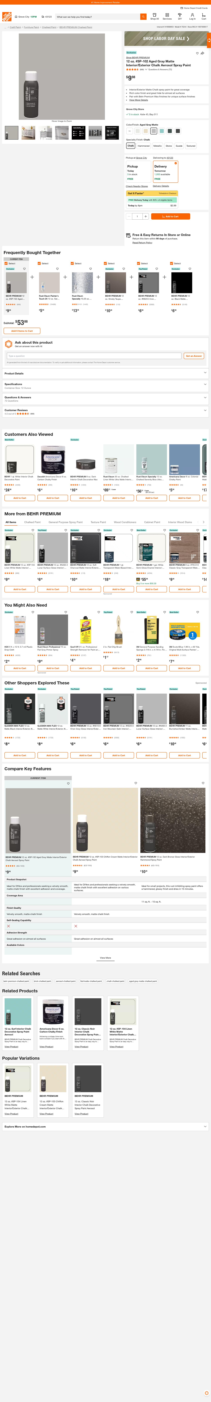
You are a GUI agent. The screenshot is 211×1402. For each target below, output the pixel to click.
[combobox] (97, 17)
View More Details (138, 99)
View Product (11, 1046)
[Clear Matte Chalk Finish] (129, 131)
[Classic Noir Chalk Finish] (178, 131)
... (5, 27)
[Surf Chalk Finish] (161, 131)
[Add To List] (197, 53)
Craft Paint (15, 27)
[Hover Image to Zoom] (62, 77)
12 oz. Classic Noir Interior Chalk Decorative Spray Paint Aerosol (87, 1105)
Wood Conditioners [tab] (125, 522)
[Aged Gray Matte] (153, 131)
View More (105, 957)
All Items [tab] (11, 522)
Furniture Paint (31, 27)
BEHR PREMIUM (14, 1095)
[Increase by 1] (146, 216)
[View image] (12, 133)
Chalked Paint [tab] (32, 522)
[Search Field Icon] (143, 17)
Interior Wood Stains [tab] (180, 522)
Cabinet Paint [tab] (152, 522)
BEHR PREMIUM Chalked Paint (75, 27)
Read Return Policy (142, 242)
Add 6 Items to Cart (22, 330)
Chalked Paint (49, 27)
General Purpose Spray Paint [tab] (66, 522)
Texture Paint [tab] (98, 522)
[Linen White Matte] (137, 131)
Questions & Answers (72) (160, 69)
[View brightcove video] (95, 133)
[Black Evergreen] (170, 131)
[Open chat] (209, 40)
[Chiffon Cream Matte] (145, 131)
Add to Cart (172, 216)
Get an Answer (194, 355)
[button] (105, 373)
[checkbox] (6, 263)
